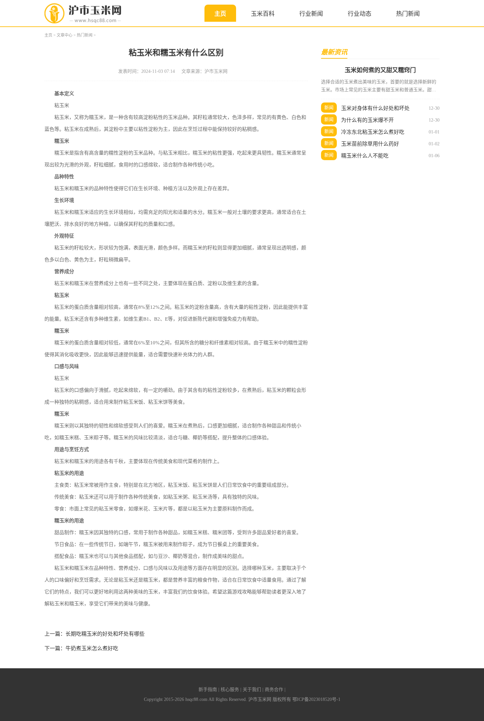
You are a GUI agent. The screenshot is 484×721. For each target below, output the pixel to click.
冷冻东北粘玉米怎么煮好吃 (372, 132)
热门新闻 (408, 14)
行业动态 (359, 14)
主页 (220, 14)
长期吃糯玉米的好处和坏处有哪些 (105, 634)
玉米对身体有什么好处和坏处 (375, 108)
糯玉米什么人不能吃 (365, 156)
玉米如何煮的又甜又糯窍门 (380, 70)
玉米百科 (263, 14)
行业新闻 (311, 14)
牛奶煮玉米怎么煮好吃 (92, 648)
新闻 (329, 107)
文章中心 (64, 35)
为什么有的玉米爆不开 (367, 120)
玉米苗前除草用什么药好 (370, 144)
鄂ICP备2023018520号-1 (316, 699)
